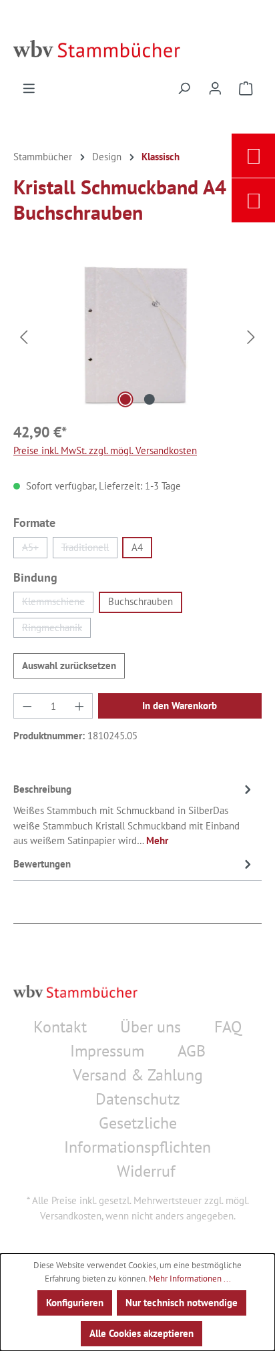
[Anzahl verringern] (26, 706)
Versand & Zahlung (138, 1075)
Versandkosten (70, 1215)
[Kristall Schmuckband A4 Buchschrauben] (137, 336)
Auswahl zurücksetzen (69, 665)
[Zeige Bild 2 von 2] (149, 399)
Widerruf (146, 1171)
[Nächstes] (252, 336)
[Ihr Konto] (215, 90)
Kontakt (60, 1026)
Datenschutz (137, 1099)
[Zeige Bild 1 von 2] (125, 399)
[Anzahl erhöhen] (79, 706)
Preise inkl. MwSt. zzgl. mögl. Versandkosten (105, 450)
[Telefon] (253, 200)
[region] (137, 336)
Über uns (150, 1026)
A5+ (34, 549)
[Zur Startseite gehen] (137, 48)
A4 (137, 547)
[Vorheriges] (23, 336)
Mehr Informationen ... (190, 1278)
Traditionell (89, 549)
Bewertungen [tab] (42, 863)
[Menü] (29, 90)
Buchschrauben (140, 601)
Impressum (107, 1050)
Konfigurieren (74, 1302)
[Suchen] (184, 90)
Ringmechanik (56, 629)
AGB (192, 1050)
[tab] (134, 814)
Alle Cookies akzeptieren (141, 1333)
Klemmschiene (57, 603)
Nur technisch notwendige (181, 1302)
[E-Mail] (253, 155)
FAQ (228, 1026)
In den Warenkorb (179, 705)
